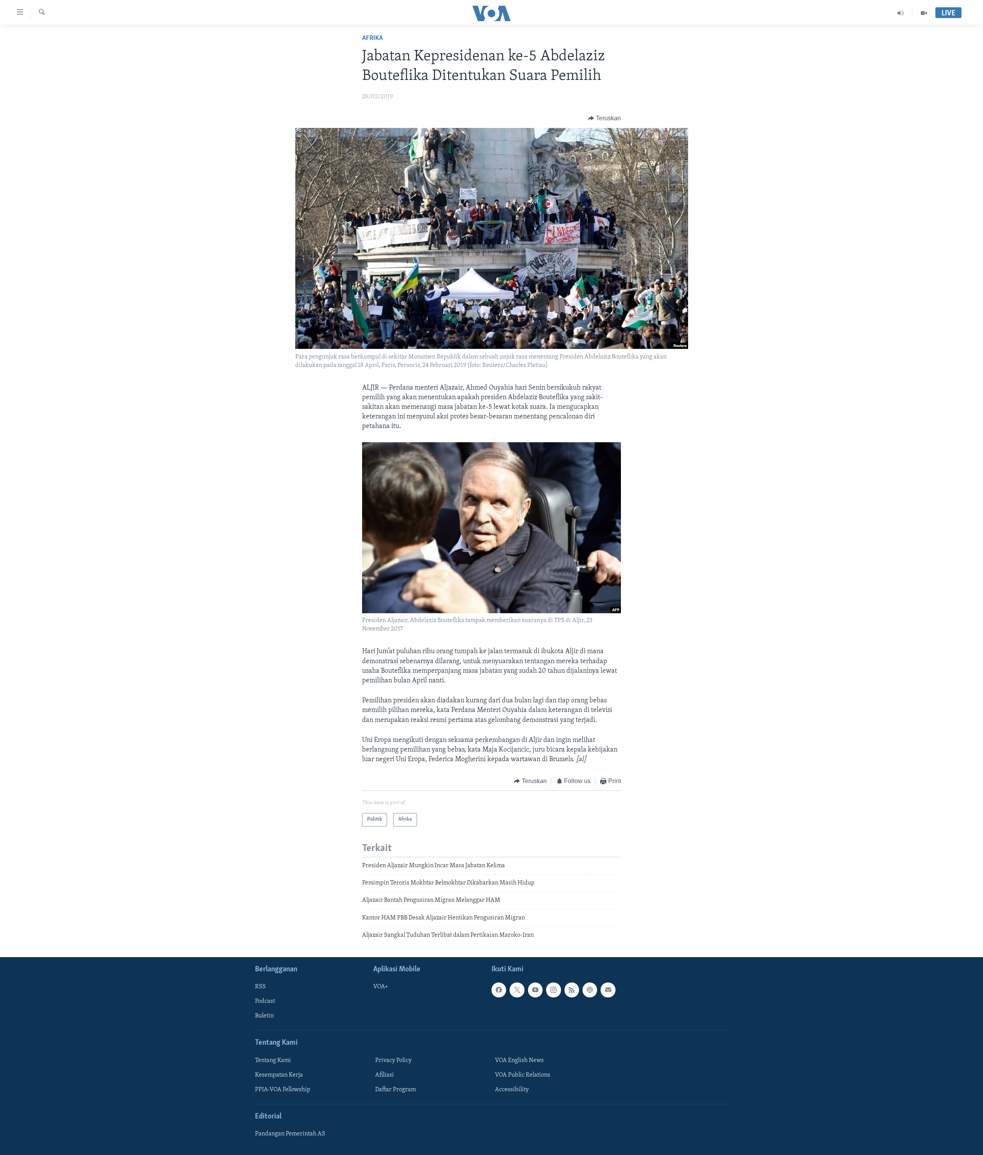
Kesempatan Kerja (279, 1075)
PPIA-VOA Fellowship (282, 1090)
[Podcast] (590, 989)
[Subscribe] (608, 989)
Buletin (264, 1016)
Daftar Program (395, 1090)
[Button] (604, 118)
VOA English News (519, 1060)
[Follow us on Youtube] (535, 989)
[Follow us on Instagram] (553, 989)
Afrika (372, 38)
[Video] (923, 13)
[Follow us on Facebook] (499, 989)
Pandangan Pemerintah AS (290, 1134)
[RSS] (571, 989)
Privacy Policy (393, 1060)
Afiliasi (384, 1075)
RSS (260, 987)
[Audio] (900, 13)
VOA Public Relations (522, 1075)
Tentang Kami (273, 1060)
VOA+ (380, 987)
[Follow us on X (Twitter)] (517, 989)
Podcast (265, 1001)
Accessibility (512, 1090)
